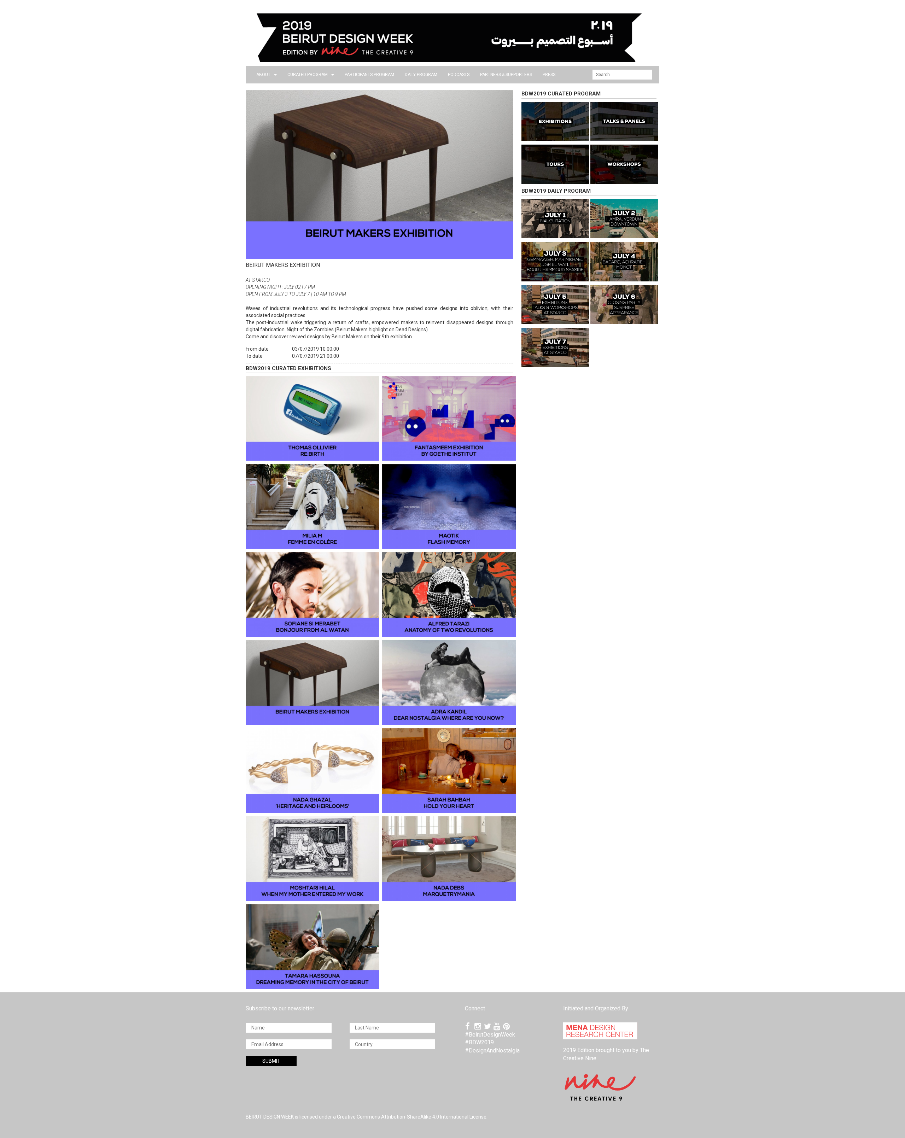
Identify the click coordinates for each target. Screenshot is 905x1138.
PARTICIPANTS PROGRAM (369, 74)
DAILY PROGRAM (421, 74)
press (549, 74)
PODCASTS (458, 74)
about (263, 74)
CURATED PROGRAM (307, 74)
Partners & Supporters (506, 74)
